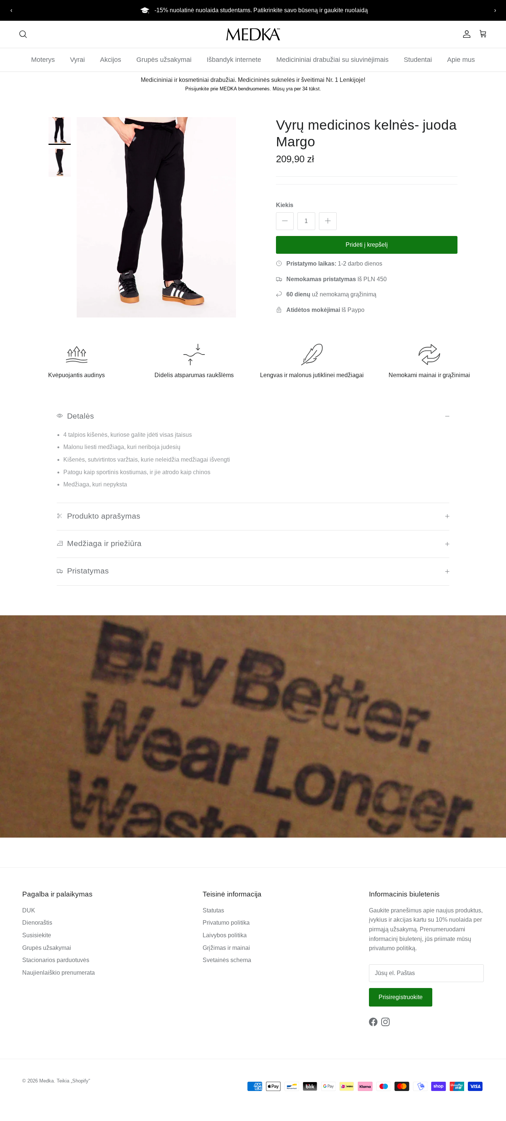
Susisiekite (36, 935)
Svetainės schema (227, 960)
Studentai (418, 59)
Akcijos (110, 59)
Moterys (43, 59)
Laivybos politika (225, 935)
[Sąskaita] (465, 34)
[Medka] (253, 34)
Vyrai (77, 59)
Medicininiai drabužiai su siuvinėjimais (332, 59)
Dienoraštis (37, 922)
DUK (28, 910)
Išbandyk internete (234, 59)
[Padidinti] (328, 221)
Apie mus (461, 59)
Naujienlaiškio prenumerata (58, 972)
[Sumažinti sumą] (285, 221)
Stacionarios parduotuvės (55, 960)
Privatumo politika (226, 922)
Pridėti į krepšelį (367, 244)
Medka (46, 1081)
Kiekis (284, 205)
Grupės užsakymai (164, 59)
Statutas (213, 910)
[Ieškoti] (23, 34)
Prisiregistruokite (401, 997)
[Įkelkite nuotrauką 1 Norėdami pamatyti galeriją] (156, 217)
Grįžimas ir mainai (226, 948)
